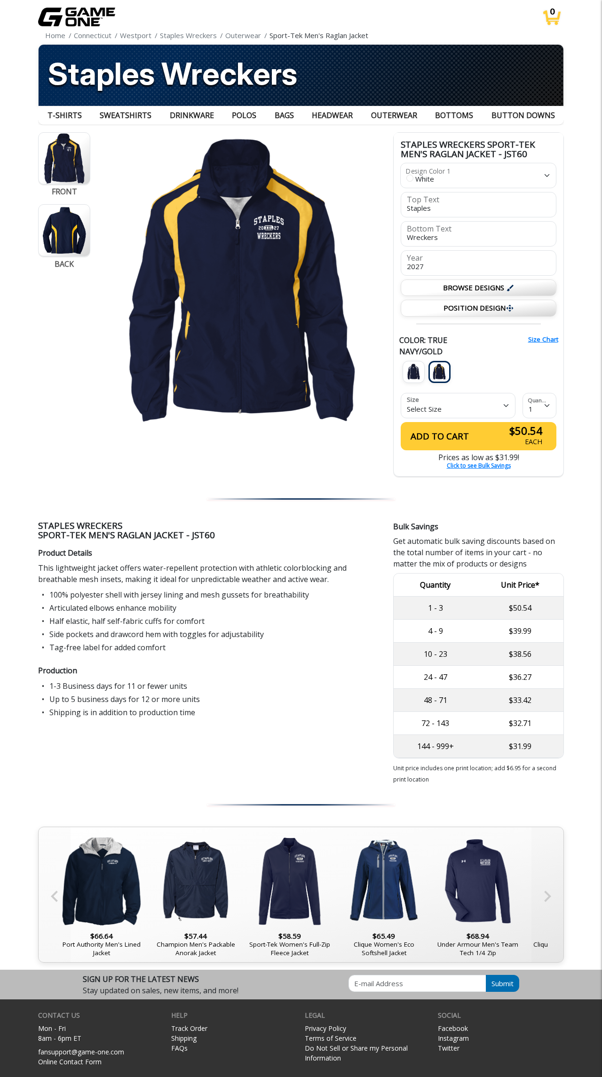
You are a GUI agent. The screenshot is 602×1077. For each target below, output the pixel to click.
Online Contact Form (70, 1061)
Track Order (189, 1028)
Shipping (184, 1038)
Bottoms (454, 115)
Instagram (453, 1038)
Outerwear (394, 115)
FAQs (179, 1048)
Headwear (332, 115)
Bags (284, 115)
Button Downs (523, 115)
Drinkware (192, 115)
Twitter (448, 1048)
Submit (502, 983)
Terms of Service (330, 1038)
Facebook (453, 1028)
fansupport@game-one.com (81, 1051)
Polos (244, 115)
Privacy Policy (325, 1028)
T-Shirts (65, 115)
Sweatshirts (125, 115)
